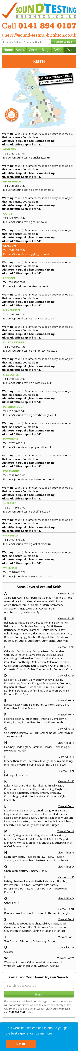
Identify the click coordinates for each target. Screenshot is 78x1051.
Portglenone (11, 888)
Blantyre (66, 633)
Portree (24, 888)
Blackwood (39, 633)
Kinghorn (60, 789)
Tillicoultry (26, 941)
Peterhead (49, 881)
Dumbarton (35, 687)
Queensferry (11, 902)
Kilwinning (48, 789)
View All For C (66, 647)
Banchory (39, 626)
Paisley (8, 881)
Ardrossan (56, 605)
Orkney (42, 871)
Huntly (22, 750)
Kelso (7, 785)
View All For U (66, 947)
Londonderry (25, 825)
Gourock (33, 733)
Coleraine (52, 662)
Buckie (22, 640)
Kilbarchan (18, 785)
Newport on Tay (34, 857)
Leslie (7, 817)
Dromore (64, 683)
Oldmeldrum (19, 871)
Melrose (34, 839)
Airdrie (68, 597)
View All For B (66, 618)
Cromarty (10, 669)
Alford (21, 601)
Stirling (37, 931)
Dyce (25, 694)
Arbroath (33, 605)
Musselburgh (21, 846)
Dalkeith (22, 679)
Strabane (47, 931)
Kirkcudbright (12, 796)
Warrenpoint (11, 962)
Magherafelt (23, 835)
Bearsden (34, 630)
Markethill (47, 835)
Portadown (38, 885)
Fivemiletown (58, 719)
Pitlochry (62, 881)
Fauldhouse (31, 719)
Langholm (51, 810)
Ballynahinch (11, 626)
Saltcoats (22, 923)
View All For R (66, 909)
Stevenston (11, 931)
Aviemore (29, 612)
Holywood (10, 750)
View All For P (66, 877)
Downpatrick (50, 683)
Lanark (39, 810)
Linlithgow (56, 817)
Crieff (67, 665)
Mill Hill (53, 839)
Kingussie (22, 793)
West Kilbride (44, 962)
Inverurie (22, 764)
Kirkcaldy (54, 793)
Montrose (45, 842)
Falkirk (8, 719)
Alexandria (10, 601)
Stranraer (59, 931)
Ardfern (44, 605)
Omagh (32, 871)
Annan (60, 601)
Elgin (58, 704)
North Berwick (61, 860)
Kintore (43, 793)
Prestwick (10, 892)
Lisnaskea (10, 821)
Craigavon (43, 665)
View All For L (66, 806)
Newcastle (18, 857)
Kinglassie (10, 793)
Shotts (54, 923)
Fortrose (42, 722)
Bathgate (21, 630)
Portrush (35, 888)
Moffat (21, 842)
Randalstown (12, 913)
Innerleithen (11, 761)
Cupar (69, 669)
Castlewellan (25, 658)
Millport (63, 839)
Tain (6, 941)
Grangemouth (48, 733)
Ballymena (46, 622)
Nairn (7, 857)
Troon (51, 941)
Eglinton (49, 704)
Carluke (8, 655)
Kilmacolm (10, 789)
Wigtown (43, 966)
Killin (48, 785)
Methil (44, 839)
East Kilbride (22, 704)
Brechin (32, 637)
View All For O (66, 866)
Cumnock (59, 669)
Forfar (7, 722)
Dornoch (26, 683)
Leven (32, 817)
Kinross (33, 793)
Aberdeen (10, 597)
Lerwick (64, 814)
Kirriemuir (53, 796)
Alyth (51, 601)
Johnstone (22, 775)
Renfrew (26, 913)
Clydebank (58, 658)
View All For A (66, 593)
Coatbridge (24, 662)
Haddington (23, 747)
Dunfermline (35, 690)
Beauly (45, 630)
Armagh (21, 608)
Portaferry (52, 885)
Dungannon (51, 690)
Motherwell (59, 842)
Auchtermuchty (13, 612)
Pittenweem (11, 885)
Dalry (32, 679)
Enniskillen (10, 708)
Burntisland (48, 640)
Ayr (39, 612)
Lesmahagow (20, 817)
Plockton (25, 885)
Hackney (9, 747)
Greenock (17, 736)
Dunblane (10, 690)
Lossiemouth (42, 825)
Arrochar (32, 608)
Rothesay (50, 913)
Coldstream (39, 662)
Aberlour (47, 597)
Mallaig (35, 835)
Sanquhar (34, 923)
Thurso (14, 941)
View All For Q (66, 898)
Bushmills (62, 640)
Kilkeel (40, 785)
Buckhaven (10, 640)
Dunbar (59, 687)
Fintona (44, 719)
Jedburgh (9, 775)
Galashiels (10, 733)
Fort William (28, 722)
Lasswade (36, 814)
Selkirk (45, 923)
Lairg (20, 810)
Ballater (8, 622)
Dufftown (20, 687)
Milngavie (10, 842)
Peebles (18, 881)
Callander (9, 651)
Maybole (23, 839)
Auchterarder (47, 608)
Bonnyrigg (21, 637)
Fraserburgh (55, 722)
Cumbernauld (44, 669)
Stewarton (25, 931)
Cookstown (11, 665)
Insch (23, 761)
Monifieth (32, 842)
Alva (44, 601)
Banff (50, 626)
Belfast (61, 630)
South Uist (26, 927)
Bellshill (8, 633)
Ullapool (9, 951)
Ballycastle (20, 622)
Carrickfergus (36, 655)
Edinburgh (37, 704)
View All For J (66, 771)
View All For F (66, 714)
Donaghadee (11, 683)
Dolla (59, 679)
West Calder (28, 962)
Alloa (29, 601)
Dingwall (50, 679)
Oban (7, 871)
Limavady (43, 817)
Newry (49, 857)
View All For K (66, 781)
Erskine (22, 708)
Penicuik (29, 881)
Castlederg (10, 658)
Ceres (37, 658)
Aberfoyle (35, 597)
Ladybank (10, 810)
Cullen (31, 669)
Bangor (58, 626)
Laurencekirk (51, 814)
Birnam (27, 633)
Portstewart (60, 888)
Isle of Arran (44, 764)
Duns (18, 694)
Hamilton (37, 747)
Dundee (21, 690)
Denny (40, 679)
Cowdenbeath (27, 665)
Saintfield (9, 923)
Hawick (48, 747)
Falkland (18, 719)
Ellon (65, 704)
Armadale (10, 608)
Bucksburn (34, 640)
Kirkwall (41, 796)
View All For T (66, 937)
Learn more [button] (44, 1033)
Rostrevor (38, 913)
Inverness (10, 764)
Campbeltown (41, 651)
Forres (16, 722)
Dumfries (48, 687)
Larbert (62, 810)
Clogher (46, 658)
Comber (64, 662)
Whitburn (10, 966)
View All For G (66, 728)
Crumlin (21, 669)
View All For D (66, 675)
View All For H (66, 742)
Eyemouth (34, 708)
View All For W (65, 958)
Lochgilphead (64, 821)
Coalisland (10, 662)
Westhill (57, 962)
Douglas (37, 683)
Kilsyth (36, 789)
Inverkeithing (64, 761)
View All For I (66, 757)
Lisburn (68, 817)
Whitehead (23, 966)
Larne (25, 814)
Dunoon (9, 694)
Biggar (18, 633)
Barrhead (9, 630)
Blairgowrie (53, 633)
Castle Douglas (54, 655)
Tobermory (39, 941)
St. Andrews (41, 927)
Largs (7, 814)
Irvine (32, 764)
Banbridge (27, 626)
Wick (34, 966)
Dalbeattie (10, 679)
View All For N (66, 852)
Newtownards (43, 860)
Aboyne (58, 597)
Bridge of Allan (46, 637)
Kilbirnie (30, 785)
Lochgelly (49, 821)
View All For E (66, 700)
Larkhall (16, 814)
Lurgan (55, 825)
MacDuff (9, 835)
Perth (38, 881)
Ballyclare (33, 622)
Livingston (23, 821)
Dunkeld (64, 690)
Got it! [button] (20, 1043)
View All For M (65, 831)
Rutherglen (64, 913)
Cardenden (57, 651)
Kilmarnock (24, 789)
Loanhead (37, 821)
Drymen (9, 687)
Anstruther (10, 605)
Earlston (9, 704)
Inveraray (33, 761)
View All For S (66, 919)
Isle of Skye (59, 764)
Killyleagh (57, 785)
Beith (53, 630)
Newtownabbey (24, 860)
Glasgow (22, 733)
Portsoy (47, 888)
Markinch (59, 835)
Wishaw (54, 966)
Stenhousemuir (58, 927)
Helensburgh (61, 747)
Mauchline (10, 839)
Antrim (22, 605)
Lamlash (29, 810)
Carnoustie (20, 655)
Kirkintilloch (29, 796)
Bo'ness (8, 637)
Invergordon (47, 761)
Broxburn (62, 637)
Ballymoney (61, 622)
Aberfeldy (22, 597)
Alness (37, 601)
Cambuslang (24, 651)
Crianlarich (56, 665)
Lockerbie (10, 825)
